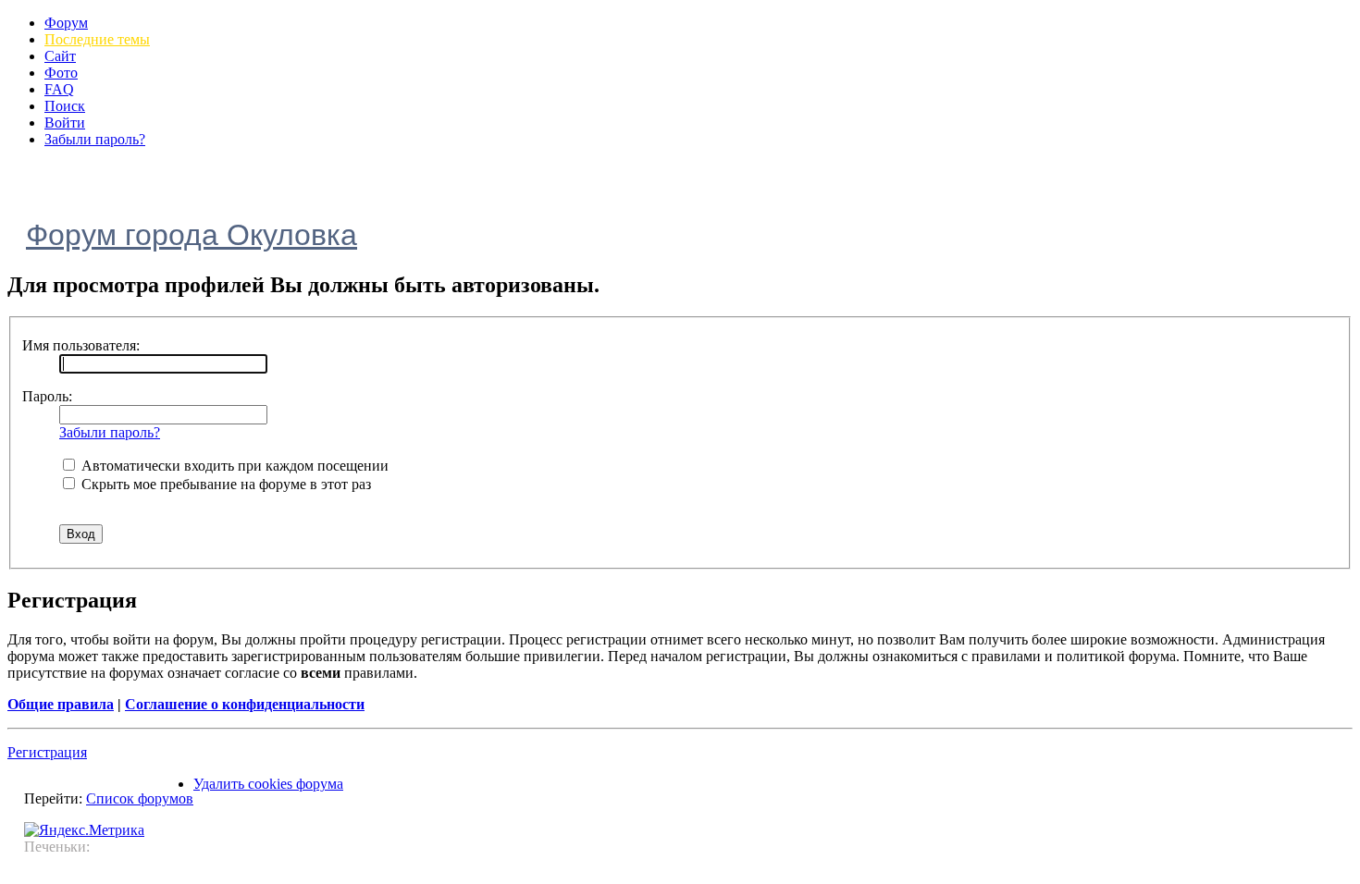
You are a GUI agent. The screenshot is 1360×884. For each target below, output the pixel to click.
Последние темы (97, 39)
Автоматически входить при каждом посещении (233, 465)
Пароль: (47, 396)
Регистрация (47, 752)
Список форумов (139, 798)
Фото (61, 72)
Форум (66, 23)
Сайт (60, 56)
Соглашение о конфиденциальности (245, 704)
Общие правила (60, 704)
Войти (64, 122)
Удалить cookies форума (268, 784)
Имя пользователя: (81, 345)
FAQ (59, 89)
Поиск (64, 106)
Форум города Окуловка (191, 235)
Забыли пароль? (94, 139)
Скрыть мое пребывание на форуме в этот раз (224, 484)
